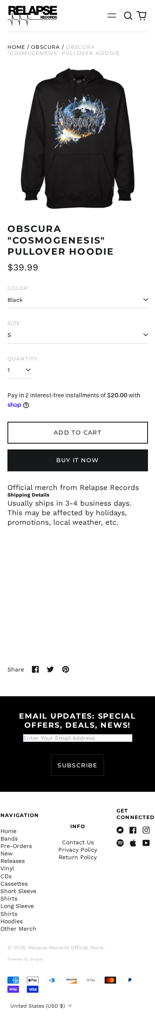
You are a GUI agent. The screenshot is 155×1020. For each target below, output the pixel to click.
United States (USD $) (38, 1006)
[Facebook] (133, 830)
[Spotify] (120, 843)
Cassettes (14, 883)
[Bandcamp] (120, 830)
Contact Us (78, 842)
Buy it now (77, 460)
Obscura (45, 47)
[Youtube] (146, 843)
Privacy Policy (77, 849)
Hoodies (11, 921)
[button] (128, 15)
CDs (6, 876)
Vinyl (7, 868)
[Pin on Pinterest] (65, 669)
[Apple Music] (133, 843)
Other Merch (18, 928)
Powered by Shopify (25, 959)
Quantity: (23, 359)
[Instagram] (146, 830)
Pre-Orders (16, 846)
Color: (18, 288)
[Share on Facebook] (35, 669)
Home (16, 47)
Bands (9, 838)
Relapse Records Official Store (65, 948)
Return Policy (78, 857)
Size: (14, 323)
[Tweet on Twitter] (50, 669)
